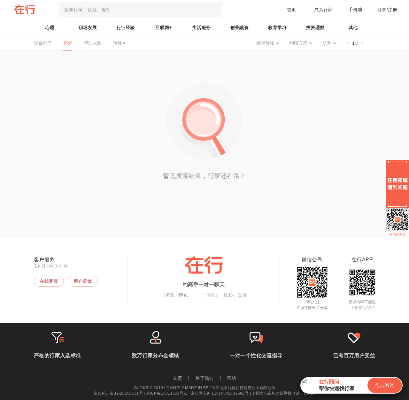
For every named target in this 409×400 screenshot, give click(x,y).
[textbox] (140, 9)
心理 (50, 27)
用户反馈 (82, 281)
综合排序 (43, 42)
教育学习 (277, 27)
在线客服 (49, 281)
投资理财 (315, 27)
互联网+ (163, 27)
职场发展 (88, 27)
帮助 (231, 378)
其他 (353, 27)
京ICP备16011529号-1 (166, 393)
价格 (117, 42)
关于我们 (204, 378)
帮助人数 (93, 42)
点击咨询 (384, 385)
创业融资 (239, 27)
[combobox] (140, 9)
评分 (67, 42)
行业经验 (126, 27)
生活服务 (201, 27)
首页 (291, 9)
